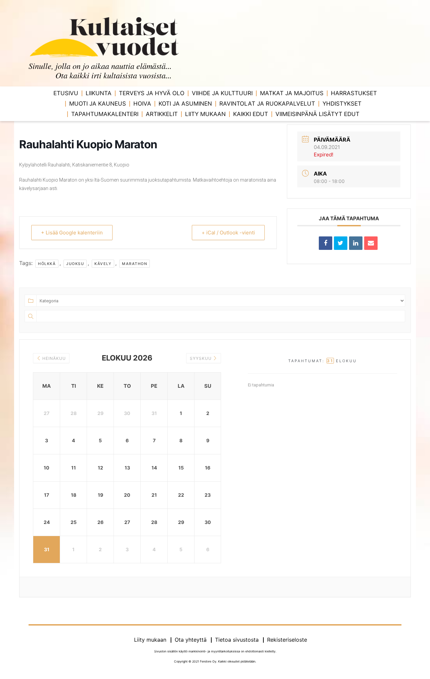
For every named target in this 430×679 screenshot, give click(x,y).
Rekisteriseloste (287, 639)
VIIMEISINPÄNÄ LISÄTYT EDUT (317, 114)
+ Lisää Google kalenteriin (72, 232)
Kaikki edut (250, 114)
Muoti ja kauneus (97, 103)
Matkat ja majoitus (292, 93)
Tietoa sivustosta (237, 639)
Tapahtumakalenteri (104, 114)
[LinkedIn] (355, 243)
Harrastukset (354, 93)
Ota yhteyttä (191, 639)
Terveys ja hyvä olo (151, 93)
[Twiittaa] (340, 243)
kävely (103, 263)
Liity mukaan (205, 114)
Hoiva (142, 103)
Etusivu (65, 93)
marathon (134, 263)
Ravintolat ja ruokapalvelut (267, 103)
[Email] (371, 243)
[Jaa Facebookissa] (325, 243)
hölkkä (47, 263)
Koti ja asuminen (185, 103)
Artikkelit (162, 114)
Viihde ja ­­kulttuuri (222, 93)
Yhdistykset (341, 103)
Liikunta (99, 93)
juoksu (75, 263)
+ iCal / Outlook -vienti (228, 232)
